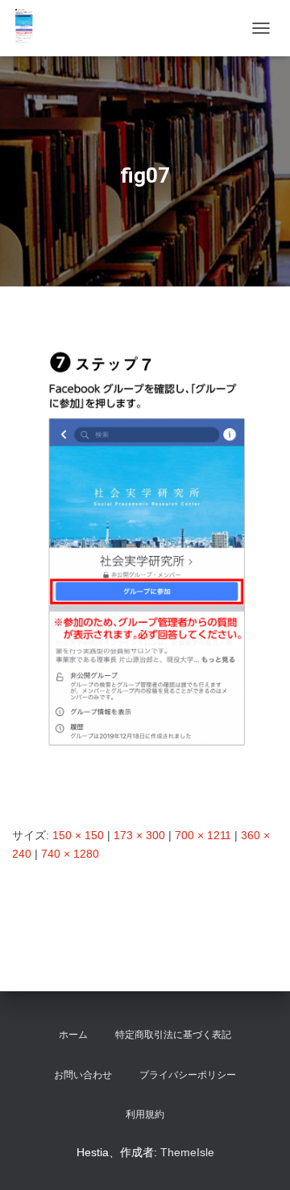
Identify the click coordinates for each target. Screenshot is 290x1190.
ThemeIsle (187, 1152)
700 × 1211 (203, 835)
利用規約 (145, 1114)
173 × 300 (139, 835)
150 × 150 (78, 835)
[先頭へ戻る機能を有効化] (258, 1158)
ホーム (73, 1034)
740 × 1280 (70, 853)
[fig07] (145, 572)
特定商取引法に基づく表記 (173, 1034)
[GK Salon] (30, 28)
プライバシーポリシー (187, 1075)
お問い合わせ (83, 1075)
